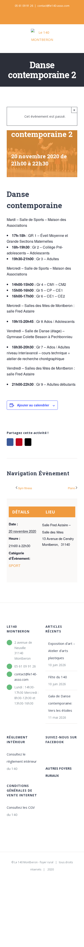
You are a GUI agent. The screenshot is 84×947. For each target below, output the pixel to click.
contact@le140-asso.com (53, 6)
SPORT (14, 565)
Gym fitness (25, 488)
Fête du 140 (57, 677)
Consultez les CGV (21, 807)
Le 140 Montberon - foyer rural (33, 862)
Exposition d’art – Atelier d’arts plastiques (61, 650)
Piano (71, 488)
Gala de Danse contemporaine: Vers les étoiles (60, 703)
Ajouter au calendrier (33, 405)
